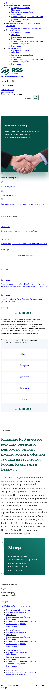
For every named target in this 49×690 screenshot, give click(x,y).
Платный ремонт (13, 630)
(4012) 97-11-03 (7, 90)
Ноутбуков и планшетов (16, 612)
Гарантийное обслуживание (18, 610)
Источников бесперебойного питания (22, 621)
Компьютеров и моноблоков (18, 617)
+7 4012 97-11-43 (23, 606)
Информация (11, 670)
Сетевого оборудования (16, 624)
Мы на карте (6, 77)
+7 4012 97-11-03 (8, 606)
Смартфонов (11, 626)
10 (8, 250)
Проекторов (11, 619)
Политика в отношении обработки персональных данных (21, 673)
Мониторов (11, 615)
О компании (17, 77)
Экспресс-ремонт (13, 650)
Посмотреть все (24, 254)
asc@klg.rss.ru (7, 92)
